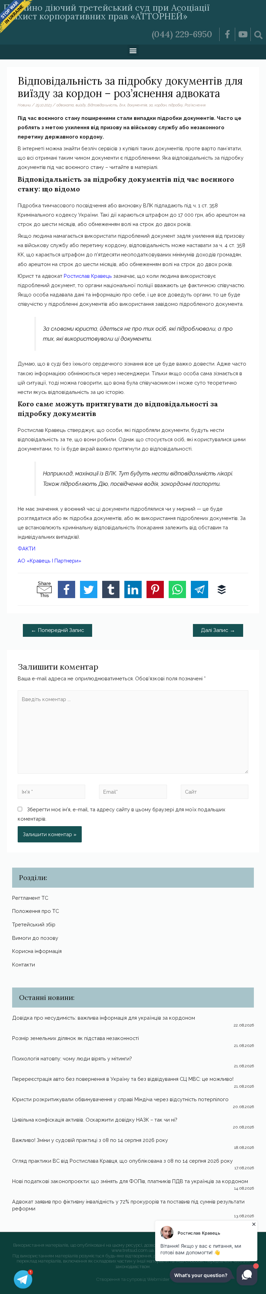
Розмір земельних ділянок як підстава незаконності (75, 1038)
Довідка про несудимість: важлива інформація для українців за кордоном (103, 1018)
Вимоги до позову (35, 938)
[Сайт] (214, 793)
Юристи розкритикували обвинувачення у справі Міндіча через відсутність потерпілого (120, 1099)
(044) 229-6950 (182, 34)
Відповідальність (102, 105)
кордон (160, 105)
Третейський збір (33, 924)
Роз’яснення (195, 105)
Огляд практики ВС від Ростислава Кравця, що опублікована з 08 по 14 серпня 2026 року (122, 1161)
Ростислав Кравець (88, 276)
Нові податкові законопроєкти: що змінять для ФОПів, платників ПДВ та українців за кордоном (130, 1181)
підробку (175, 105)
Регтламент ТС (30, 898)
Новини (24, 105)
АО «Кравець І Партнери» (49, 561)
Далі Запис (218, 630)
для (122, 105)
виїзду (81, 105)
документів (137, 105)
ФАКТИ (26, 548)
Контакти (23, 964)
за (151, 105)
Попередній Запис (57, 630)
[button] (133, 50)
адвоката (65, 105)
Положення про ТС (35, 911)
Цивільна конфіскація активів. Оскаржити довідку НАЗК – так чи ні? (94, 1120)
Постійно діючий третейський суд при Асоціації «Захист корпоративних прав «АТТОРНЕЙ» (106, 12)
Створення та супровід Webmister (133, 1279)
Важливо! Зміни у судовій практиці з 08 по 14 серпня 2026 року (90, 1140)
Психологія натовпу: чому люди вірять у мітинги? (72, 1058)
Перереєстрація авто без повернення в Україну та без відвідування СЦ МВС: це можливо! (122, 1079)
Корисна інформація (37, 951)
